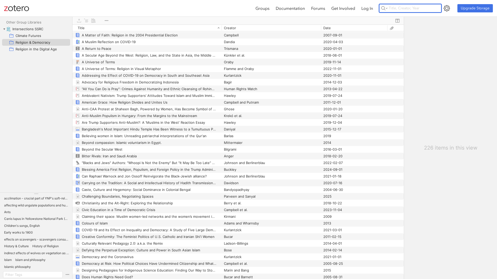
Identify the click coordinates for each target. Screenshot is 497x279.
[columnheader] (147, 28)
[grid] (238, 152)
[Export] (79, 20)
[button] (37, 198)
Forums (318, 8)
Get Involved (343, 8)
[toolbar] (238, 21)
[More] (106, 20)
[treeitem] (36, 29)
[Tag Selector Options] (67, 274)
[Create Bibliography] (93, 20)
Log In (367, 8)
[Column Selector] (397, 20)
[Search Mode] (384, 8)
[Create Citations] (86, 20)
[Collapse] (4, 29)
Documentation (290, 8)
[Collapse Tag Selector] (36, 194)
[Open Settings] (446, 8)
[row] (238, 28)
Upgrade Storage (475, 8)
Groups (262, 8)
